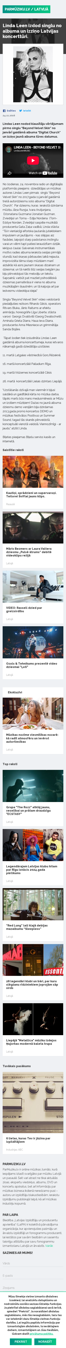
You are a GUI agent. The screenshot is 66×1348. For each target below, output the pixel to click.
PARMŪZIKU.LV (17, 9)
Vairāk (49, 1246)
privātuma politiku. (42, 1333)
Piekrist (21, 1341)
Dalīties (11, 111)
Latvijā (9, 563)
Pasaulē (10, 504)
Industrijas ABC (14, 1149)
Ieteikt (27, 111)
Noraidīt (45, 1341)
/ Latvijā (39, 9)
